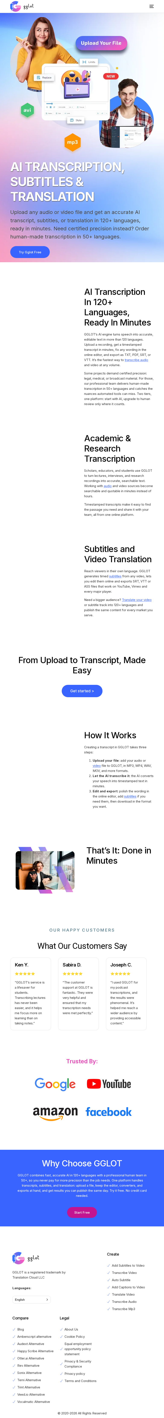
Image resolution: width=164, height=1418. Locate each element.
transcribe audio (136, 360)
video (97, 766)
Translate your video (137, 600)
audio (108, 486)
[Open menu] (148, 6)
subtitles (115, 576)
